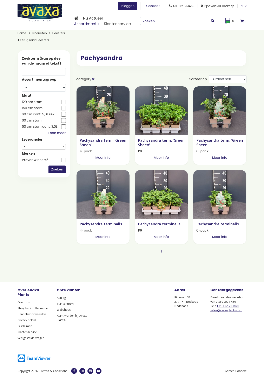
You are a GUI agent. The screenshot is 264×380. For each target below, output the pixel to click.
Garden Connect (235, 371)
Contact (153, 5)
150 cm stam (32, 108)
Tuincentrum (65, 304)
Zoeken (57, 169)
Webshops (64, 310)
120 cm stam (32, 102)
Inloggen (127, 5)
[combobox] (44, 146)
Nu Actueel (93, 18)
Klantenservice (117, 23)
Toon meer (57, 133)
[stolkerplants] (98, 371)
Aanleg (61, 298)
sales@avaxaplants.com (226, 310)
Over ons (24, 302)
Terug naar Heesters (34, 40)
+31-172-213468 (228, 306)
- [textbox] (25, 146)
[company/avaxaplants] (90, 371)
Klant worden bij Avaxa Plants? (72, 318)
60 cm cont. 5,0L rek (38, 114)
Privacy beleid (27, 320)
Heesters (58, 33)
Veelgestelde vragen (31, 338)
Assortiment (85, 23)
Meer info (103, 157)
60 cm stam (31, 120)
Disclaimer (25, 326)
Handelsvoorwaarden (32, 314)
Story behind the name (33, 308)
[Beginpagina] (76, 18)
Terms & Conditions (53, 371)
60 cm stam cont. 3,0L (39, 126)
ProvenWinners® (35, 160)
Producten (39, 33)
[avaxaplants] (74, 371)
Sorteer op (198, 79)
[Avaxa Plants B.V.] (39, 12)
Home (22, 33)
